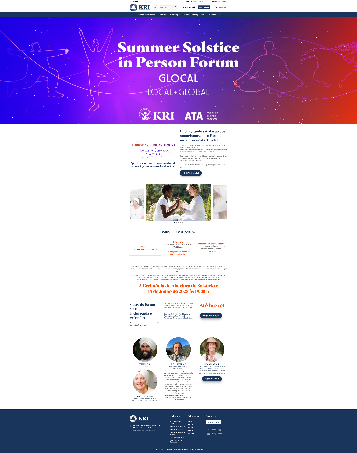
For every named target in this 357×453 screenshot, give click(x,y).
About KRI (191, 421)
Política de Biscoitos (176, 429)
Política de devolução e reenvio (177, 433)
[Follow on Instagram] (133, 1)
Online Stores (213, 15)
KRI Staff (191, 433)
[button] (188, 7)
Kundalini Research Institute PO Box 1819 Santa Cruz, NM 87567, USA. (146, 426)
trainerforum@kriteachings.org (176, 395)
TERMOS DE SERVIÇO (177, 437)
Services (190, 430)
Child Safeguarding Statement (176, 441)
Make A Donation (204, 7)
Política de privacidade (177, 426)
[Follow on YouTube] (137, 1)
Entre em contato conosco (175, 422)
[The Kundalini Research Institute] (140, 7)
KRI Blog (190, 427)
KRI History (191, 424)
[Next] (226, 202)
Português (221, 7)
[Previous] (130, 202)
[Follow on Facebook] (130, 1)
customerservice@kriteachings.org (144, 431)
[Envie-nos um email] (135, 1)
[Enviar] (175, 7)
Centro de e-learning (190, 15)
